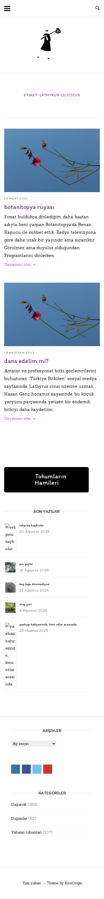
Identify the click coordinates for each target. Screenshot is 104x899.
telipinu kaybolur (31, 525)
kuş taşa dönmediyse (34, 584)
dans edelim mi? (26, 361)
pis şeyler (26, 564)
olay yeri (25, 604)
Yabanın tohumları (26, 832)
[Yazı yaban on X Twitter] (73, 8)
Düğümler (19, 818)
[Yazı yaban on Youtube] (84, 8)
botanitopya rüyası (29, 207)
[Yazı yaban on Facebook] (63, 8)
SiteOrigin (73, 883)
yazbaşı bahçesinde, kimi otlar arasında (48, 624)
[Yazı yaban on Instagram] (53, 8)
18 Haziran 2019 (19, 352)
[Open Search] (97, 8)
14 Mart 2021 (16, 198)
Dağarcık (19, 804)
